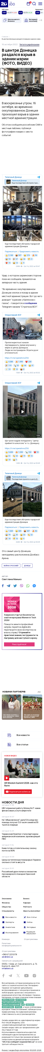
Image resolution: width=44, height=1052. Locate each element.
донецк (27, 566)
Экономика (6, 898)
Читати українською (29, 44)
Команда (5, 939)
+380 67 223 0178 (9, 954)
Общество (6, 907)
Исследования (12, 932)
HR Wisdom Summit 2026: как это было (21, 784)
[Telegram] (8, 586)
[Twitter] (15, 586)
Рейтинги (27, 907)
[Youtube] (26, 975)
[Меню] (40, 4)
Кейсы (29, 922)
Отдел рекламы (31, 939)
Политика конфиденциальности (12, 944)
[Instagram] (34, 975)
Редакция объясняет (31, 933)
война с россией (11, 566)
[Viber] (21, 585)
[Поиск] (34, 4)
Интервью (31, 927)
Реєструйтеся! (19, 644)
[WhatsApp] (27, 585)
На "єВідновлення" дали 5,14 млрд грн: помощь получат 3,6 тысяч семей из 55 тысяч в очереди (20, 822)
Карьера (26, 903)
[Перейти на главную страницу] (4, 3)
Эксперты (10, 922)
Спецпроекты (8, 911)
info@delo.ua (7, 968)
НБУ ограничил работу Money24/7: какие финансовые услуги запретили (21, 809)
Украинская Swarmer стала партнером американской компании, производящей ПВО (21, 836)
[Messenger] (34, 585)
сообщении (30, 303)
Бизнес (26, 898)
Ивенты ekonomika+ (31, 911)
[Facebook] (2, 585)
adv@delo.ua (7, 957)
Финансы (6, 903)
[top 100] (12, 3)
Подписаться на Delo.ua (19, 791)
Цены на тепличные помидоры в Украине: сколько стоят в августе (21, 861)
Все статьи (22, 744)
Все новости (23, 735)
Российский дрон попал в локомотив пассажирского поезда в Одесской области (19, 874)
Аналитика (10, 927)
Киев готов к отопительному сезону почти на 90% (19, 849)
